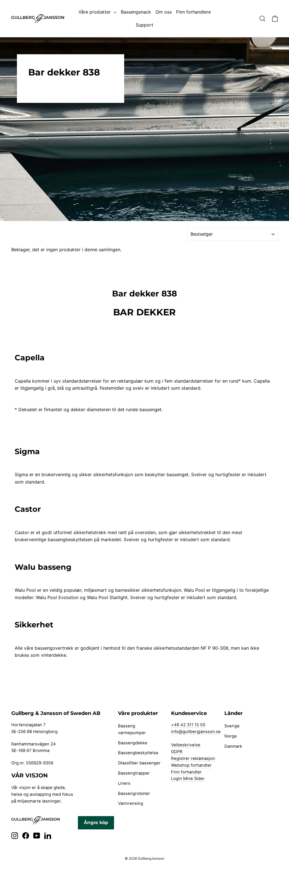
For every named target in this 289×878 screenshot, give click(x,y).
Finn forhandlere (193, 12)
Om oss (164, 12)
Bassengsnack (136, 12)
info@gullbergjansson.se (196, 731)
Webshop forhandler (191, 765)
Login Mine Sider (188, 778)
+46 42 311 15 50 (188, 724)
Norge (230, 736)
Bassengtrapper (134, 773)
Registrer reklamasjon (193, 758)
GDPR (177, 751)
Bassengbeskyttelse (138, 752)
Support (144, 25)
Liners (124, 783)
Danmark (233, 746)
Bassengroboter (134, 793)
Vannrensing (130, 803)
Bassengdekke (132, 742)
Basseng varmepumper (132, 729)
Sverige (232, 726)
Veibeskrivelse (185, 744)
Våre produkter (95, 12)
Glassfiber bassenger (139, 763)
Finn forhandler (186, 772)
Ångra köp (96, 822)
